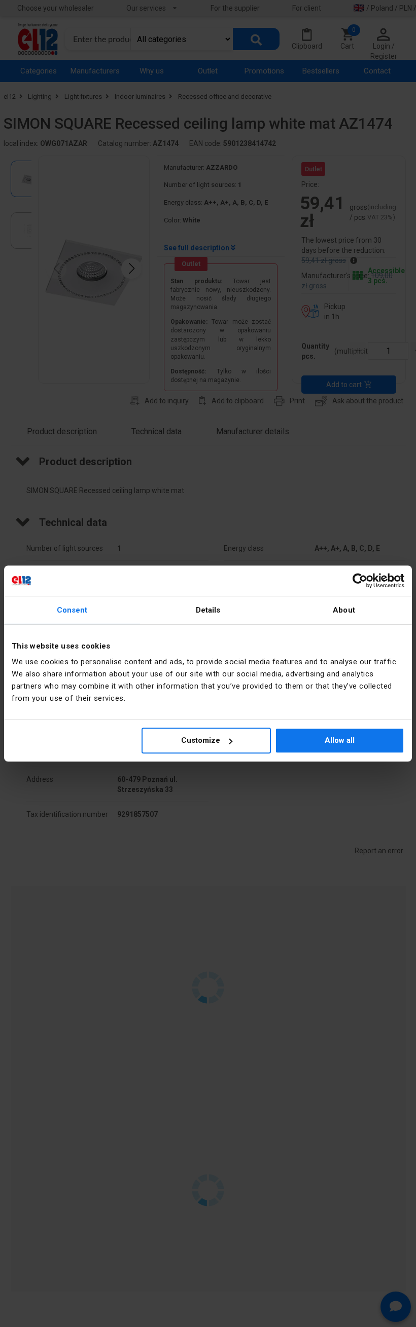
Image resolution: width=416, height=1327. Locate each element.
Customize (200, 740)
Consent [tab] (72, 610)
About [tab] (344, 610)
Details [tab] (208, 610)
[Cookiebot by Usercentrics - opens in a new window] (360, 580)
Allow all (340, 740)
